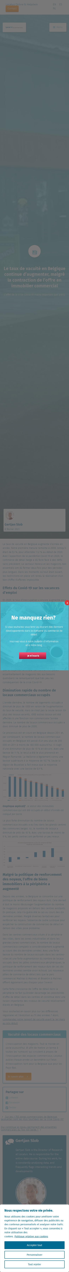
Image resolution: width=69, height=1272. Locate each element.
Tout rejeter (34, 1264)
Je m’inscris (33, 655)
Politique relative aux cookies (31, 1236)
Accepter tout (34, 1245)
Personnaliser (34, 1255)
